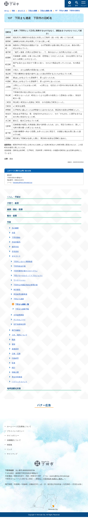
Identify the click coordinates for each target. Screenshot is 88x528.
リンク (9, 449)
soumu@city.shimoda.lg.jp (59, 476)
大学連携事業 (19, 315)
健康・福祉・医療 (15, 209)
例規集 (9, 444)
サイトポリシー (13, 435)
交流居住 (15, 251)
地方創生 (17, 289)
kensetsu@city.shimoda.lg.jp (22, 182)
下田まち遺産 (32, 10)
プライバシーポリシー (15, 431)
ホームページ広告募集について (19, 426)
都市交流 (15, 246)
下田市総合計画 (20, 266)
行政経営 (15, 358)
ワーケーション (20, 280)
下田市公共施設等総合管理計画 (26, 285)
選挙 (13, 344)
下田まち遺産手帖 (22, 309)
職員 (13, 339)
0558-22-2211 (19, 476)
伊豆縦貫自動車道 (20, 294)
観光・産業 (12, 215)
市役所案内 (16, 242)
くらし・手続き (14, 196)
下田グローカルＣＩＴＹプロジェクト (28, 275)
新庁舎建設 (16, 330)
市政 (13, 10)
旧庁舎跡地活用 (20, 324)
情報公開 (15, 372)
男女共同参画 (17, 377)
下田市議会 (16, 237)
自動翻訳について (14, 440)
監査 (13, 363)
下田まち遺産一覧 (46, 10)
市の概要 (15, 228)
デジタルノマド (20, 319)
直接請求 (15, 349)
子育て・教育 (13, 203)
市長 (13, 232)
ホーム (6, 10)
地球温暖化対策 (14, 388)
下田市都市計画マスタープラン (26, 271)
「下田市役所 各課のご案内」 (52, 478)
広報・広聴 (16, 353)
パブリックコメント (19, 381)
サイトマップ (12, 453)
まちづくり (21, 10)
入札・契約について (19, 335)
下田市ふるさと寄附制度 (23, 261)
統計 (13, 367)
